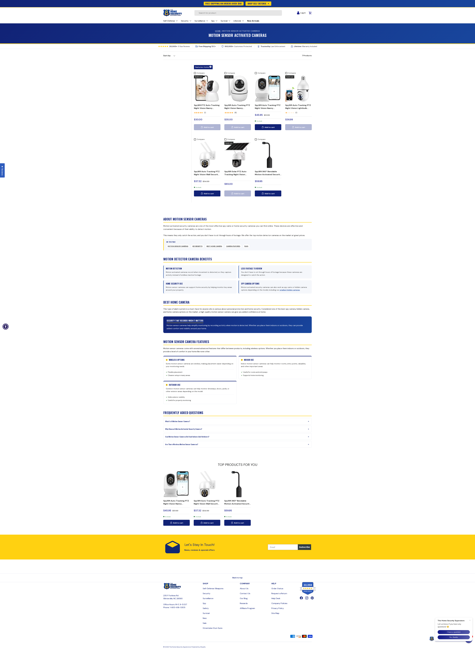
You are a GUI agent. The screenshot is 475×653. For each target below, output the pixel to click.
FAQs (246, 246)
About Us (244, 588)
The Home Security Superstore (180, 647)
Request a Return (279, 593)
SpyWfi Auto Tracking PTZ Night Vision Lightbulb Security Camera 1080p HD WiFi (298, 109)
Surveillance (208, 598)
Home (218, 31)
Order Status (277, 588)
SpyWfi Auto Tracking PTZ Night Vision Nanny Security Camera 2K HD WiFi (267, 109)
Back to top (237, 578)
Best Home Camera (214, 246)
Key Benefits (197, 246)
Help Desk (275, 598)
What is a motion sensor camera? (177, 421)
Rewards (244, 603)
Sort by (167, 55)
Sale (204, 623)
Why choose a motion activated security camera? (183, 429)
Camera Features (233, 246)
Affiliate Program (247, 608)
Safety (206, 608)
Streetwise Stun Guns (212, 628)
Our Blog (244, 598)
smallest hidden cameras (290, 290)
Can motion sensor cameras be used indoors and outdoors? (187, 436)
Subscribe (304, 547)
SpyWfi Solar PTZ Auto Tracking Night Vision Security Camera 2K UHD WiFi (236, 176)
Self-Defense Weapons (213, 588)
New (205, 618)
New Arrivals (253, 21)
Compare (201, 73)
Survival (206, 613)
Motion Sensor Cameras (178, 246)
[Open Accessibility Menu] (5, 326)
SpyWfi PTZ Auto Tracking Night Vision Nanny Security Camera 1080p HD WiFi (207, 109)
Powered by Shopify (198, 647)
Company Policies (279, 603)
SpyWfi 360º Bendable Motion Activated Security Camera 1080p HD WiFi (268, 174)
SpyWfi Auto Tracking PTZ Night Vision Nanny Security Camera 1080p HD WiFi (237, 109)
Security (206, 593)
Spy (204, 603)
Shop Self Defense (257, 3)
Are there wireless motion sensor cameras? (181, 444)
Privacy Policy (277, 608)
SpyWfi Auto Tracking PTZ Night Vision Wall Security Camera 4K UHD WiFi (207, 174)
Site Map (275, 613)
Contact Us (245, 593)
